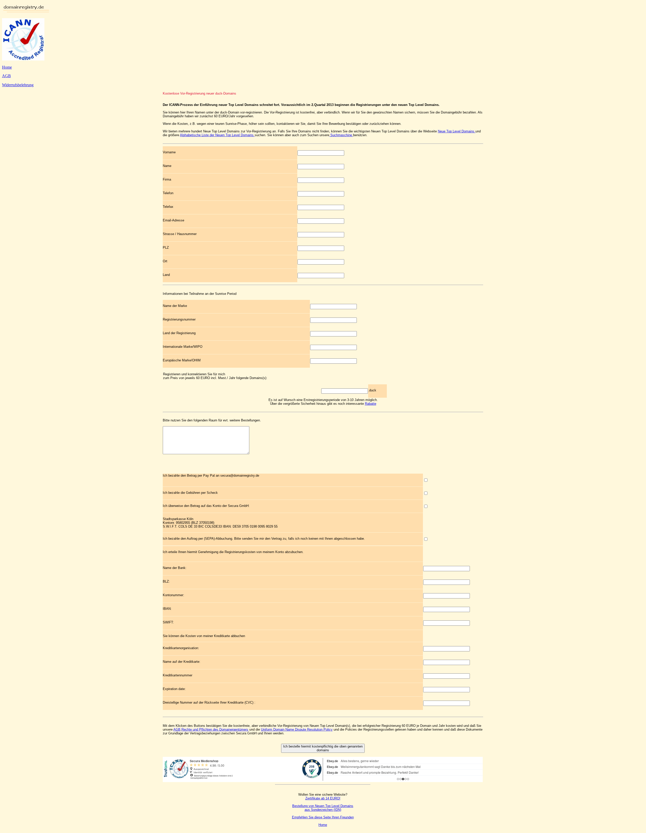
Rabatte (370, 404)
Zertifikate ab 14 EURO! (322, 798)
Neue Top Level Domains (456, 131)
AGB (6, 76)
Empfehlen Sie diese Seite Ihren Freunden (323, 817)
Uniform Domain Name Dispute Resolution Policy (297, 729)
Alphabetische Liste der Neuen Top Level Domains (217, 135)
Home (7, 67)
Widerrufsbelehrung (18, 85)
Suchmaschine (341, 135)
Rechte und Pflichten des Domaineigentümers (214, 729)
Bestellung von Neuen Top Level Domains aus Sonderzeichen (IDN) (322, 808)
